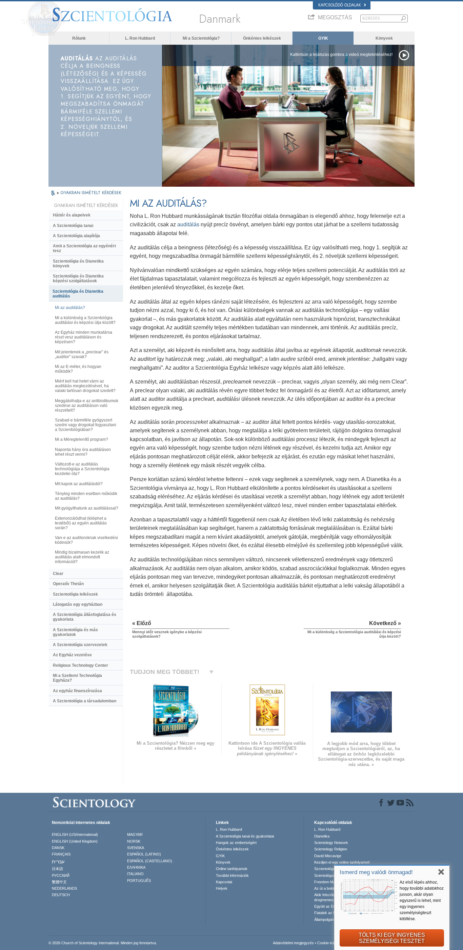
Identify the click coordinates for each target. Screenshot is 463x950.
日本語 (57, 869)
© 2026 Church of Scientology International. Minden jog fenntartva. (102, 943)
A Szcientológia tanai (73, 225)
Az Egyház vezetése (72, 655)
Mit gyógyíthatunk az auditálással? (86, 508)
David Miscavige (327, 856)
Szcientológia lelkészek (75, 594)
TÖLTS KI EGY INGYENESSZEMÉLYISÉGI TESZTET (392, 938)
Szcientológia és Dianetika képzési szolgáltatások (78, 278)
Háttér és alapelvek (71, 215)
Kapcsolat (224, 882)
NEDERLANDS (64, 888)
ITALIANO (135, 874)
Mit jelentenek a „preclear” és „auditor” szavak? (81, 354)
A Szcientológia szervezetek (80, 644)
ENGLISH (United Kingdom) (75, 841)
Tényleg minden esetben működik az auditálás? (86, 496)
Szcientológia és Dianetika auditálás (78, 293)
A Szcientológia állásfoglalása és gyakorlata (84, 617)
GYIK (323, 38)
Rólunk (79, 38)
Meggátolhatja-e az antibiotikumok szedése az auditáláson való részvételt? (86, 405)
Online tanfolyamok (231, 869)
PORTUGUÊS (139, 881)
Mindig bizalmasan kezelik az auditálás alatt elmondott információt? (82, 557)
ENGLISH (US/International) (75, 834)
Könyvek (384, 38)
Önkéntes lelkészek (262, 38)
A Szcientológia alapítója (76, 235)
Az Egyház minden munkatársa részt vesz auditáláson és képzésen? (83, 337)
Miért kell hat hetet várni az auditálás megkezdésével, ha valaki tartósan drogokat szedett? (85, 386)
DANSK (58, 848)
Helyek (221, 888)
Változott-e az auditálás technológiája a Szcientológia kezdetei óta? (82, 469)
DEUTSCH (61, 895)
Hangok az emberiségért (236, 843)
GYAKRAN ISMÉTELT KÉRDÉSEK (90, 192)
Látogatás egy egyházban (77, 604)
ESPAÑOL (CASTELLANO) (149, 861)
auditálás (188, 224)
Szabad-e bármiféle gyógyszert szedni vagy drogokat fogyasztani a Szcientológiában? (85, 425)
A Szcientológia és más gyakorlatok (75, 632)
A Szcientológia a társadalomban (84, 701)
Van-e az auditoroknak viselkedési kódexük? (86, 540)
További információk (232, 875)
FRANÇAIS (61, 854)
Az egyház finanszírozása (77, 690)
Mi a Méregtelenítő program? (81, 439)
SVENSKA (135, 848)
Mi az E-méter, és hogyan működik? (78, 369)
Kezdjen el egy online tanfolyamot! (342, 862)
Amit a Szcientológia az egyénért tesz (84, 248)
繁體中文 (59, 882)
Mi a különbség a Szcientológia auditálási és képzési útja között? (85, 320)
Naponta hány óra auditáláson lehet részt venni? (83, 452)
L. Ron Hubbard (140, 38)
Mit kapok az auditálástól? (79, 483)
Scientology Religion (330, 849)
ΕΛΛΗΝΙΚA (136, 867)
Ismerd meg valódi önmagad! (376, 872)
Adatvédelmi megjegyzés (293, 943)
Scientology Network (331, 843)
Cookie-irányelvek (332, 943)
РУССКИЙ (60, 875)
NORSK (133, 841)
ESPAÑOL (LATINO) (144, 854)
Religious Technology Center (80, 665)
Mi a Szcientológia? (201, 38)
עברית (58, 861)
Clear (58, 573)
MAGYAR (135, 834)
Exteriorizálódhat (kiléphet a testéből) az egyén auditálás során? (81, 523)
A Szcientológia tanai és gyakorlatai (245, 836)
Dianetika (321, 836)
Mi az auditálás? (70, 307)
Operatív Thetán (68, 583)
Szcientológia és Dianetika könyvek (78, 263)
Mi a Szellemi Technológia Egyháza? (77, 678)
